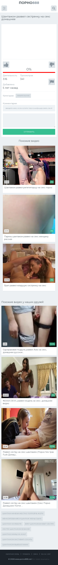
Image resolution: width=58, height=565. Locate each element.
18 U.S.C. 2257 (46, 554)
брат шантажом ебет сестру (39, 524)
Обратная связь (12, 554)
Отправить (29, 132)
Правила (26, 554)
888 (29, 2)
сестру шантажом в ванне (16, 529)
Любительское (23, 96)
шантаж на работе (12, 524)
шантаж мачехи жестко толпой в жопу (23, 513)
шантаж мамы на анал (14, 534)
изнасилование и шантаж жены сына (22, 519)
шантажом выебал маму (15, 545)
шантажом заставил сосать (17, 539)
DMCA (35, 554)
